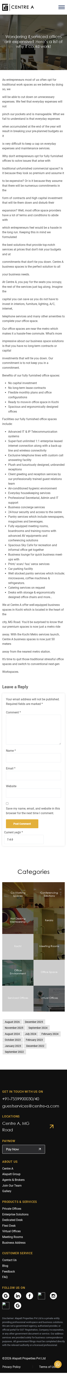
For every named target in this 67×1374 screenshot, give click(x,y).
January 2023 (13, 1045)
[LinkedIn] (17, 1295)
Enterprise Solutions (15, 1214)
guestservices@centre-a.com (30, 1105)
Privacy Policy (11, 1367)
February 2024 (50, 1033)
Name (11, 750)
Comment (13, 712)
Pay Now (12, 1149)
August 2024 (12, 1033)
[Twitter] (41, 1295)
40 (37, 1098)
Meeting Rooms (12, 1237)
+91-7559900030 (17, 1098)
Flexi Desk (9, 1225)
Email (10, 768)
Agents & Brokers (13, 1180)
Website (11, 786)
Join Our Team (12, 1185)
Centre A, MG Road (15, 1126)
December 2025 (34, 1021)
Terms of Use (47, 1367)
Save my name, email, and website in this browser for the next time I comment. (33, 811)
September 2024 (37, 1027)
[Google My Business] (5, 1295)
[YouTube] (5, 1305)
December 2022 (35, 1045)
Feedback (8, 1271)
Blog (5, 1266)
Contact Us (9, 1260)
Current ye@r (13, 832)
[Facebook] (29, 1295)
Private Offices (11, 1208)
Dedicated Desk (12, 1220)
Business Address (13, 1242)
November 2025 (14, 1027)
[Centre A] (18, 7)
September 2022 (14, 1051)
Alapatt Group (11, 1174)
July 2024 (30, 1033)
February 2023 (34, 1039)
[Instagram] (53, 1295)
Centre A (7, 1168)
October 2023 (13, 1039)
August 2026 (12, 1021)
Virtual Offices (11, 1231)
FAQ (5, 1277)
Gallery (6, 1191)
